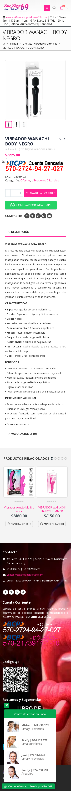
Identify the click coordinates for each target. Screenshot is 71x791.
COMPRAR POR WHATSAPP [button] (34, 205)
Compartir (13, 216)
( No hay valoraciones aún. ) (37, 149)
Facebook (26, 215)
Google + (43, 215)
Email (49, 215)
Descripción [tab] (20, 232)
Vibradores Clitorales (45, 180)
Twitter (32, 215)
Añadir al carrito (42, 193)
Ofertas (25, 180)
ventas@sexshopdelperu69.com (26, 17)
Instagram (17, 592)
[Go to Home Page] (4, 44)
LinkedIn (38, 215)
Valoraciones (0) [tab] (24, 434)
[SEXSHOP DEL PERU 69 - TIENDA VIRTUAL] (16, 7)
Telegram (23, 592)
